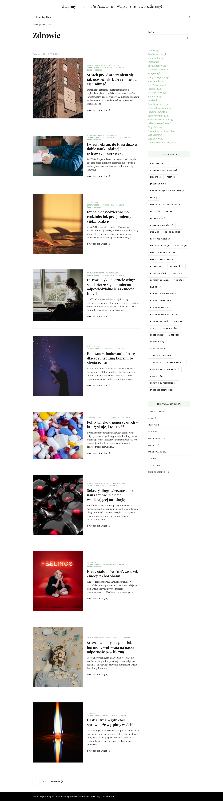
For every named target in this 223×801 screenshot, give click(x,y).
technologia (159, 349)
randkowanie (160, 308)
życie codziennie (161, 390)
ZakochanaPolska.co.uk (160, 123)
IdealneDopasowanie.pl (159, 108)
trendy (155, 363)
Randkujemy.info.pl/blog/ (160, 119)
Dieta (104, 486)
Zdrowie (120, 68)
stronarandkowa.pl (157, 81)
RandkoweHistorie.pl (158, 104)
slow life (170, 328)
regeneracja (159, 321)
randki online (160, 301)
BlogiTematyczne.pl (158, 69)
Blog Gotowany (155, 138)
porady (181, 246)
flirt (171, 177)
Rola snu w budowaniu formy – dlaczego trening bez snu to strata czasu (113, 358)
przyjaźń (176, 266)
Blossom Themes (82, 796)
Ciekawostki (93, 68)
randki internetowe (163, 294)
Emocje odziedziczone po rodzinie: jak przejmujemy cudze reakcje (109, 216)
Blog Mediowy (155, 127)
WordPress (110, 796)
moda (170, 211)
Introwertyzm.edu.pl (158, 115)
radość (179, 280)
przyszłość (158, 273)
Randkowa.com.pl (157, 54)
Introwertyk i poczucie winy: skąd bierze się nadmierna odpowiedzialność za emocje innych (111, 286)
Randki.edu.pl (155, 88)
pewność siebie (160, 239)
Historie (152, 425)
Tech (118, 137)
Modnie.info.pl (155, 96)
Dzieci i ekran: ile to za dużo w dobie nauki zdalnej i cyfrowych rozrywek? (112, 149)
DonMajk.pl (153, 50)
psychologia (159, 280)
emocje (155, 177)
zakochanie (175, 363)
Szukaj (151, 32)
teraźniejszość (160, 356)
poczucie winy (160, 246)
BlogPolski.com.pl (157, 85)
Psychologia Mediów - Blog (161, 131)
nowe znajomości (161, 225)
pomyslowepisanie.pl (158, 77)
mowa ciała (158, 218)
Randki (155, 287)
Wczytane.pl (154, 73)
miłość (155, 211)
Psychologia (108, 68)
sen (153, 328)
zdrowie (156, 376)
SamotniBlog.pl (155, 58)
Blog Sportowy (155, 135)
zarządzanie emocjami (164, 369)
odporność (172, 232)
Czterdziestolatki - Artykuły (162, 142)
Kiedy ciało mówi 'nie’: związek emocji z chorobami (112, 573)
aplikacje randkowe (163, 170)
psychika (178, 273)
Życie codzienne (94, 70)
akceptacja (158, 163)
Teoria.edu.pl (154, 100)
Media (151, 432)
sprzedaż (157, 335)
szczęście (157, 342)
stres (174, 335)
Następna (55, 781)
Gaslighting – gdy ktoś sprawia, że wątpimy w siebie (111, 722)
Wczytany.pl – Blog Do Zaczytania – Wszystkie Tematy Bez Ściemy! (111, 6)
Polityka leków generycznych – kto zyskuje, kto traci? (112, 424)
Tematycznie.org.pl (157, 92)
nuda (154, 232)
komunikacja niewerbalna (167, 191)
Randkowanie (108, 564)
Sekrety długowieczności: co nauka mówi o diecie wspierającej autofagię (110, 495)
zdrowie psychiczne (163, 383)
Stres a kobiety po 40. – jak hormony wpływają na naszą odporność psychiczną (110, 647)
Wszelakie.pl (154, 62)
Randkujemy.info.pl (158, 112)
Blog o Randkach (44, 17)
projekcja (157, 266)
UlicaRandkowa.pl (157, 65)
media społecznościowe (165, 205)
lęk (153, 198)
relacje (179, 321)
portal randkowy (161, 259)
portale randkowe (162, 253)
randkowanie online (164, 315)
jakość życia (158, 184)
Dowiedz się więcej (97, 110)
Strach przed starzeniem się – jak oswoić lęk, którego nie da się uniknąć (112, 79)
